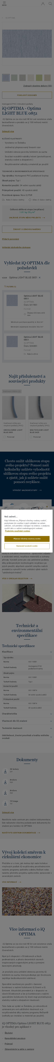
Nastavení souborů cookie (27, 546)
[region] (27, 531)
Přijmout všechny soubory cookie (27, 539)
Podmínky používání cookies (17, 531)
